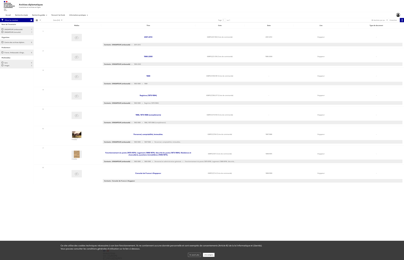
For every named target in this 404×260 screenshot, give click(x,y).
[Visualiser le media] (77, 135)
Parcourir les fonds (58, 15)
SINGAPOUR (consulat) (12, 32)
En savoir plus (194, 255)
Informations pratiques (77, 15)
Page (220, 20)
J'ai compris (209, 255)
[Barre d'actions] (402, 20)
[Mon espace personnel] (398, 15)
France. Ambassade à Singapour (15, 52)
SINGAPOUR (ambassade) (13, 29)
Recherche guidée (38, 15)
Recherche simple (21, 15)
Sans (6, 63)
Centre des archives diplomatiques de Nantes (20, 42)
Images (6, 65)
